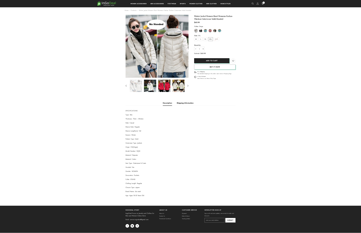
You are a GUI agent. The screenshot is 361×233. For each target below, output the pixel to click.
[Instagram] (132, 226)
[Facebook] (127, 226)
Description (167, 103)
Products (134, 10)
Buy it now (215, 67)
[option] (157, 46)
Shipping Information (185, 103)
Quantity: (197, 45)
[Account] (258, 3)
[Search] (252, 3)
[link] (233, 61)
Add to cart (212, 61)
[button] (126, 85)
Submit (230, 220)
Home (127, 10)
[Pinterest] (137, 226)
